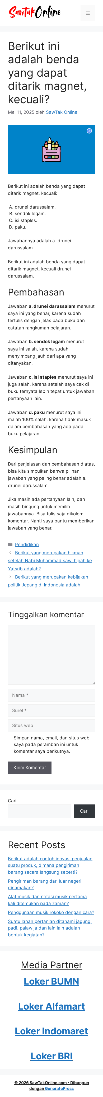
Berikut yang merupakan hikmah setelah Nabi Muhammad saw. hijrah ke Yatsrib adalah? (50, 560)
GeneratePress (59, 1088)
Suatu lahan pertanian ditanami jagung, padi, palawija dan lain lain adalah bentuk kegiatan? (50, 928)
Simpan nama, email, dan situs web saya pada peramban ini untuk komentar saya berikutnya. (52, 744)
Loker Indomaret (51, 1030)
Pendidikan (27, 544)
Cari (12, 800)
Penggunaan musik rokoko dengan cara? (51, 912)
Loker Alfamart (51, 1006)
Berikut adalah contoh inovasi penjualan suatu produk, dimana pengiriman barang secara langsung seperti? (50, 865)
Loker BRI (52, 1055)
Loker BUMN (51, 981)
